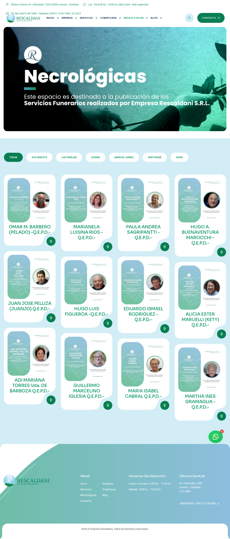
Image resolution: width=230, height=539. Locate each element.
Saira (179, 157)
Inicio (50, 18)
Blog (154, 18)
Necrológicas (134, 18)
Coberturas (108, 18)
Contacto (85, 501)
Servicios (86, 18)
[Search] (189, 18)
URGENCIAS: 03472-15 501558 (197, 503)
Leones (95, 157)
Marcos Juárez (124, 157)
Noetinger (155, 157)
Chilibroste (39, 157)
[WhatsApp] (215, 436)
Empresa (67, 18)
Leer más (51, 241)
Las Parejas (69, 157)
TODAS (13, 157)
